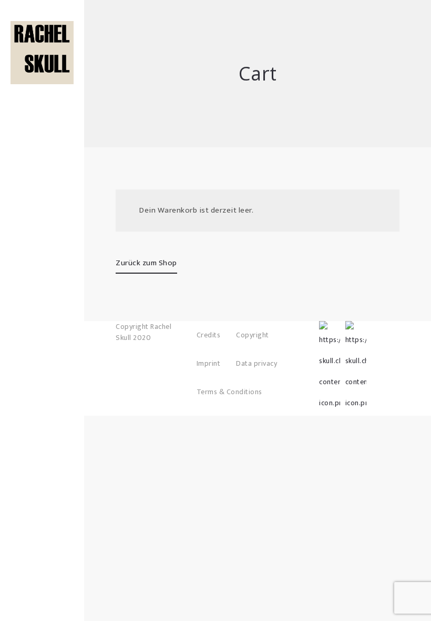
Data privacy (256, 363)
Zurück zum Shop (146, 262)
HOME (42, 63)
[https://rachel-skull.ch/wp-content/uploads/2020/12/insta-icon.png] (355, 331)
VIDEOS (42, 110)
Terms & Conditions (229, 392)
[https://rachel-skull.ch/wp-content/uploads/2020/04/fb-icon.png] (329, 331)
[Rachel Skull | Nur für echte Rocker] (42, 52)
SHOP (42, 79)
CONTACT (42, 126)
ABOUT (42, 94)
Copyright (252, 335)
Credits (209, 335)
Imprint (209, 363)
